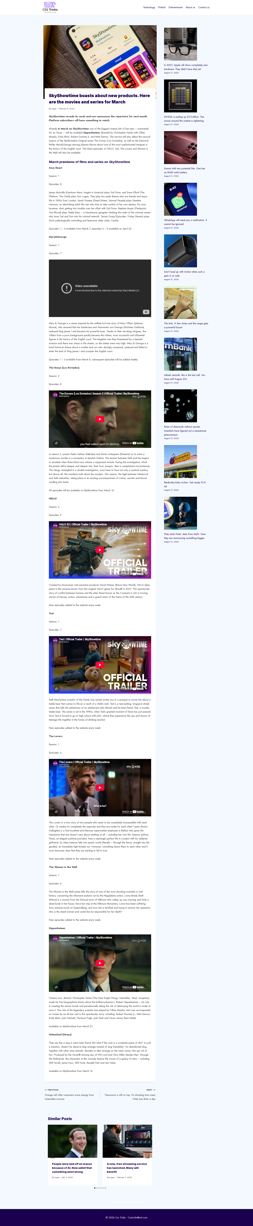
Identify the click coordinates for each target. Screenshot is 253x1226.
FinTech (162, 7)
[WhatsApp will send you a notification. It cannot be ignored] (186, 199)
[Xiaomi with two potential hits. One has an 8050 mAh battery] (186, 147)
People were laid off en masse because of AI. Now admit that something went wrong (72, 1167)
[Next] (147, 1155)
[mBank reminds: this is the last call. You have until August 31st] (186, 354)
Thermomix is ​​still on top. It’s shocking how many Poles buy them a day (129, 1094)
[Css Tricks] (50, 7)
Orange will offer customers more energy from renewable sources (69, 1094)
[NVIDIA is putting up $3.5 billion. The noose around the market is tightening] (186, 95)
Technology (149, 7)
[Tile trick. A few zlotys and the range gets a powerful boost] (186, 302)
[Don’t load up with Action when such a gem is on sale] (186, 250)
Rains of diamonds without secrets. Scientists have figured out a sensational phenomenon (185, 431)
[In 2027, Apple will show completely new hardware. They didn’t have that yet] (186, 44)
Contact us (203, 7)
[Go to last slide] (52, 1155)
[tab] (94, 1188)
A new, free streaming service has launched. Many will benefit (127, 1167)
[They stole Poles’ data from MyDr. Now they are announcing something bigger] (186, 513)
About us (190, 7)
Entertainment (176, 7)
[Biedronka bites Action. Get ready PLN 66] (186, 461)
